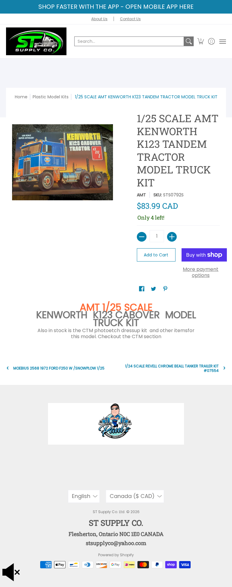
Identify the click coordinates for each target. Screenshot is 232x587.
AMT (141, 195)
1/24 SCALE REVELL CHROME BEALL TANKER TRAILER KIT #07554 (172, 368)
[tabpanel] (116, 320)
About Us (99, 18)
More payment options (200, 272)
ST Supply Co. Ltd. (109, 511)
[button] (200, 41)
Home (21, 97)
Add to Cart (156, 255)
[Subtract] (142, 237)
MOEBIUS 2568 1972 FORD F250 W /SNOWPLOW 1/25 (59, 368)
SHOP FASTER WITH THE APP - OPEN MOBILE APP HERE (116, 6)
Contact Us (130, 18)
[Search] (189, 41)
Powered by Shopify (116, 554)
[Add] (172, 237)
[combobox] (129, 41)
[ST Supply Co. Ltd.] (36, 41)
